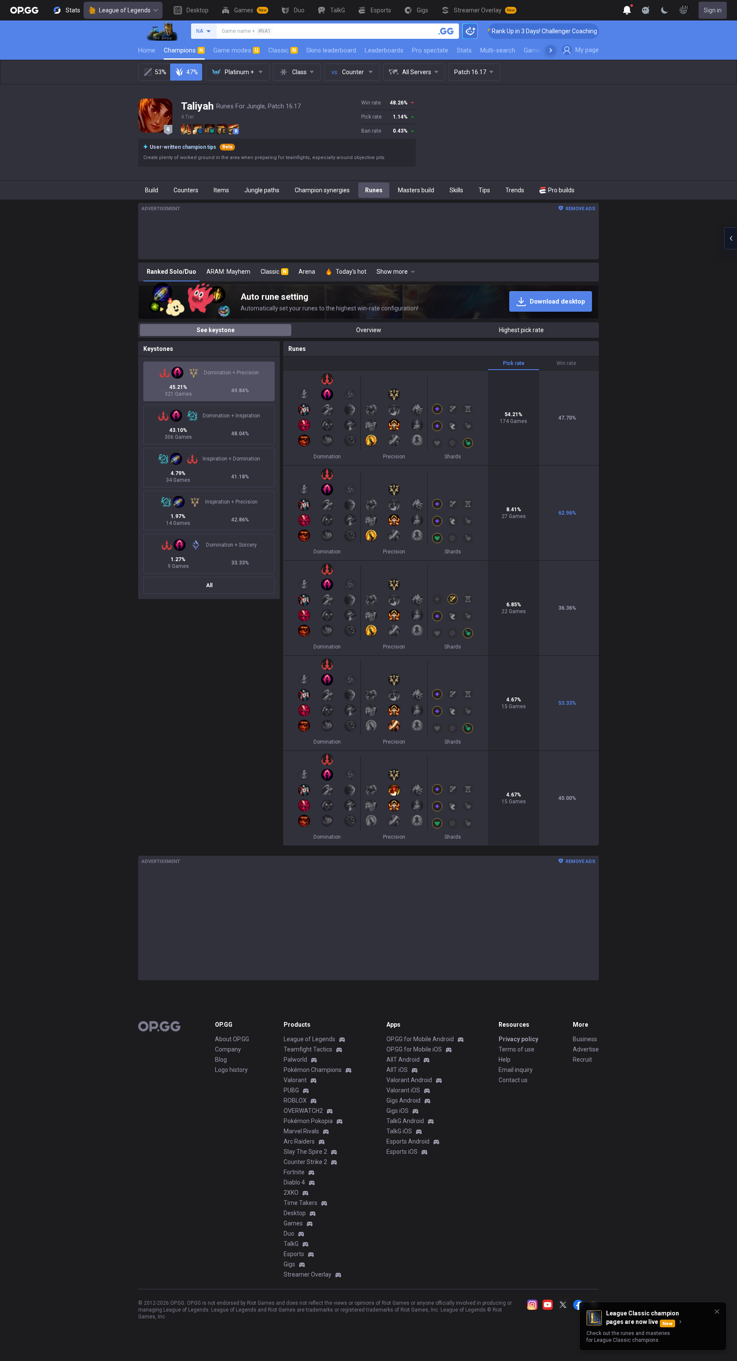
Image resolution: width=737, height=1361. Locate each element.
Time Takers (300, 1202)
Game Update (543, 50)
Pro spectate (430, 50)
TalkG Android (405, 1121)
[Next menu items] (551, 50)
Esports (294, 1254)
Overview (368, 330)
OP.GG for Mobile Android (420, 1039)
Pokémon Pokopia (308, 1121)
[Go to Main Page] (24, 10)
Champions (183, 50)
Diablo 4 (294, 1182)
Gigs (289, 1264)
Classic (282, 50)
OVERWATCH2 (303, 1110)
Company (228, 1049)
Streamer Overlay (307, 1274)
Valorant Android (409, 1080)
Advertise (586, 1049)
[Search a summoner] (446, 31)
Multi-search (497, 50)
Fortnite (294, 1172)
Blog (221, 1059)
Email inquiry (516, 1069)
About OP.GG (232, 1039)
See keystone (216, 330)
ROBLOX (295, 1100)
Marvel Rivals (301, 1131)
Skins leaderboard (331, 50)
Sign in (713, 10)
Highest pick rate (521, 330)
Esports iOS (402, 1151)
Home (146, 50)
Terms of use (516, 1049)
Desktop (295, 1213)
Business (585, 1039)
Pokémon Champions (313, 1069)
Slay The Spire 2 (305, 1151)
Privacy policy (518, 1039)
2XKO (291, 1192)
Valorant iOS (403, 1090)
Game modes (235, 50)
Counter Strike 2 (305, 1161)
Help (505, 1059)
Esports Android (407, 1141)
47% (192, 72)
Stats (464, 50)
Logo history (231, 1069)
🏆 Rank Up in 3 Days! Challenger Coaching (506, 31)
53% (160, 72)
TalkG (291, 1243)
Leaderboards (384, 50)
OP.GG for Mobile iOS (414, 1049)
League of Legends (125, 10)
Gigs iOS (397, 1110)
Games (293, 1223)
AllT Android (403, 1059)
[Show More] (626, 10)
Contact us (513, 1080)
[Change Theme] (664, 10)
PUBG (291, 1090)
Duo (289, 1233)
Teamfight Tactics (308, 1049)
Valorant (295, 1080)
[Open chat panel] (730, 238)
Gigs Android (403, 1100)
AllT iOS (397, 1069)
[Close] (717, 1312)
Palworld (295, 1059)
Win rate (566, 363)
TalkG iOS (399, 1131)
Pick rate (514, 363)
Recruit (582, 1059)
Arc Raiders (299, 1141)
